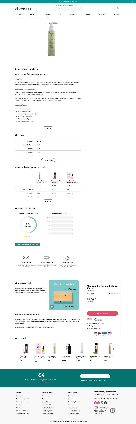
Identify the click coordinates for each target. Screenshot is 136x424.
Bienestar (33, 14)
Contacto (19, 396)
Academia (116, 14)
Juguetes (19, 14)
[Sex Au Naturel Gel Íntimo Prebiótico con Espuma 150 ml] (54, 348)
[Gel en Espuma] (68, 348)
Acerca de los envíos (22, 402)
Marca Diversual (47, 402)
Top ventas (101, 14)
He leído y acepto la (94, 380)
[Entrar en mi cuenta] (114, 8)
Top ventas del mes (74, 411)
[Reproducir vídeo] (52, 307)
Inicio (17, 18)
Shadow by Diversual (74, 414)
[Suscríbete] (108, 376)
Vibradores (71, 399)
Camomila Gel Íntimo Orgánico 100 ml (109, 357)
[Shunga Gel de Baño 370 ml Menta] (96, 348)
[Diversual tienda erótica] (30, 8)
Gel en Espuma (66, 356)
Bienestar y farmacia (74, 402)
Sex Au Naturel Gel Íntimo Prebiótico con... (54, 357)
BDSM (60, 14)
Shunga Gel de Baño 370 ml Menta (95, 357)
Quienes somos (47, 396)
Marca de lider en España (68, 1)
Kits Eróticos (72, 405)
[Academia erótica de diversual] (102, 402)
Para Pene (73, 14)
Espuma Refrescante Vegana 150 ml (81, 357)
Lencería (48, 14)
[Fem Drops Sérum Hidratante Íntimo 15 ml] (40, 348)
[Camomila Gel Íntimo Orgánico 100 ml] (110, 348)
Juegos (87, 14)
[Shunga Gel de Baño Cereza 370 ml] (26, 348)
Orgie (39, 141)
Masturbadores (73, 408)
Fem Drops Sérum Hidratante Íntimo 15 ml (39, 357)
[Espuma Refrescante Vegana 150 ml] (82, 348)
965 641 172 (103, 323)
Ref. (88, 302)
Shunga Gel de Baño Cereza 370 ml (25, 357)
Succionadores (72, 396)
